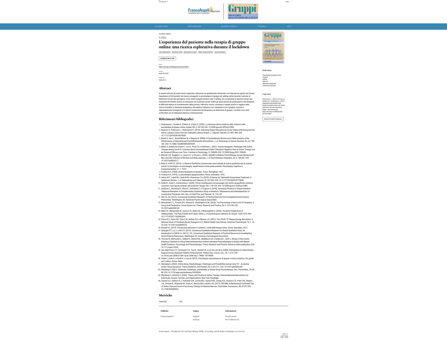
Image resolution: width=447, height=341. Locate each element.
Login (287, 1)
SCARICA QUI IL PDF (167, 58)
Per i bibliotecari (232, 319)
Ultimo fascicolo (194, 26)
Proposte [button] (262, 26)
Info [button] (289, 26)
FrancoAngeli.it (167, 316)
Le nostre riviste (161, 26)
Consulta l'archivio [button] (229, 26)
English (196, 316)
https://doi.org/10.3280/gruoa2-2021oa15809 (173, 67)
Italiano (196, 319)
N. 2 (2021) (162, 37)
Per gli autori (230, 316)
